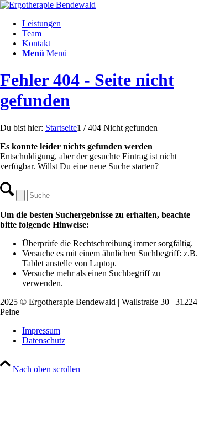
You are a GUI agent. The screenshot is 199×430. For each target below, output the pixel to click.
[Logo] (48, 4)
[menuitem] (110, 24)
